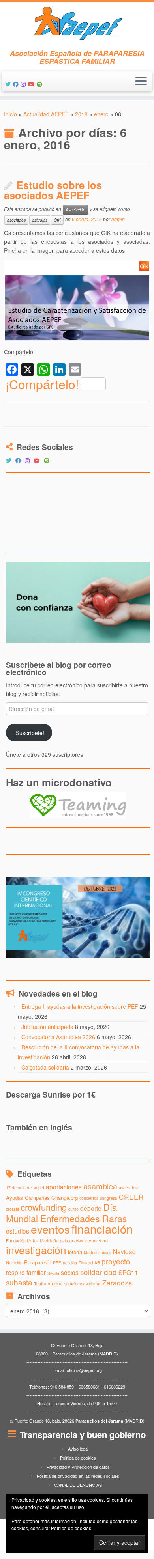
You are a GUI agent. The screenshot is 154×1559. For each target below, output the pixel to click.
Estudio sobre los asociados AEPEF (53, 190)
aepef (39, 1188)
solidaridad (98, 1271)
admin (118, 219)
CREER (131, 1197)
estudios (39, 220)
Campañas (37, 1197)
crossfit (12, 1209)
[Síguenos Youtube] (32, 84)
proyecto (115, 1261)
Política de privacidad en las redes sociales (78, 1476)
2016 (81, 114)
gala (64, 1240)
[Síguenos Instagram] (24, 84)
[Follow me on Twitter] (9, 84)
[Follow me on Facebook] (17, 84)
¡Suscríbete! (29, 733)
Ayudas (14, 1197)
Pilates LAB (89, 1263)
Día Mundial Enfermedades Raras (66, 1212)
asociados (16, 220)
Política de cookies (78, 1457)
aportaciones (64, 1186)
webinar (93, 1283)
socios (70, 1272)
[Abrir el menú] (141, 82)
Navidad (124, 1251)
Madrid (90, 1252)
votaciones (74, 1283)
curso (73, 1209)
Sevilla (53, 1273)
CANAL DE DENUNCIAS (78, 1485)
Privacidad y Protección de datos (78, 1467)
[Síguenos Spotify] (41, 84)
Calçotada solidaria (45, 1067)
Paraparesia (37, 1262)
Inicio (10, 114)
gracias (76, 1240)
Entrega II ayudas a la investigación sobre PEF (79, 1006)
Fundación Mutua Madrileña (32, 1240)
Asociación (75, 210)
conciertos (88, 1198)
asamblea (100, 1186)
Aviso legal (78, 1448)
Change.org (64, 1197)
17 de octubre (19, 1188)
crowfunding (44, 1207)
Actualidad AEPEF (46, 114)
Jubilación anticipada (47, 1027)
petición (70, 1263)
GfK (57, 220)
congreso (108, 1198)
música (104, 1252)
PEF (57, 1263)
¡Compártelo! (42, 383)
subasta (19, 1282)
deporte (90, 1208)
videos (55, 1283)
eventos (50, 1229)
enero (101, 114)
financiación (102, 1228)
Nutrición (14, 1263)
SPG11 (128, 1272)
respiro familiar (26, 1272)
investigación (36, 1249)
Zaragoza (117, 1282)
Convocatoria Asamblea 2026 (58, 1037)
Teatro (40, 1283)
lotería (75, 1252)
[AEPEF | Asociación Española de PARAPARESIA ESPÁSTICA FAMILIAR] (77, 25)
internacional (96, 1240)
